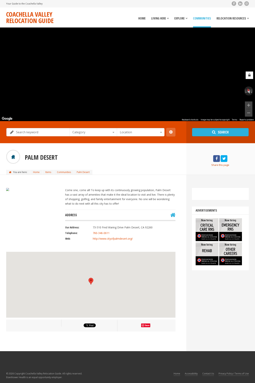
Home (142, 18)
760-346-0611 (101, 233)
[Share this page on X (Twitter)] (224, 159)
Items (48, 172)
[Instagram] (246, 3)
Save (147, 325)
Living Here (158, 18)
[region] (127, 74)
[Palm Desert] (7, 189)
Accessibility (191, 373)
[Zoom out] (248, 113)
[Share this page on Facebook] (216, 159)
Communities (202, 18)
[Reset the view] (248, 91)
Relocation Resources (231, 18)
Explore (179, 18)
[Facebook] (234, 3)
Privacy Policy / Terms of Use (234, 373)
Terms (234, 120)
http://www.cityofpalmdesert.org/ (113, 238)
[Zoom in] (248, 105)
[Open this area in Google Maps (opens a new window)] (7, 118)
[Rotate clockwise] (252, 90)
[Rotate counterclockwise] (245, 90)
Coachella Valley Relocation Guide (30, 17)
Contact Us (208, 373)
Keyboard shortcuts (190, 120)
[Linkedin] (240, 3)
